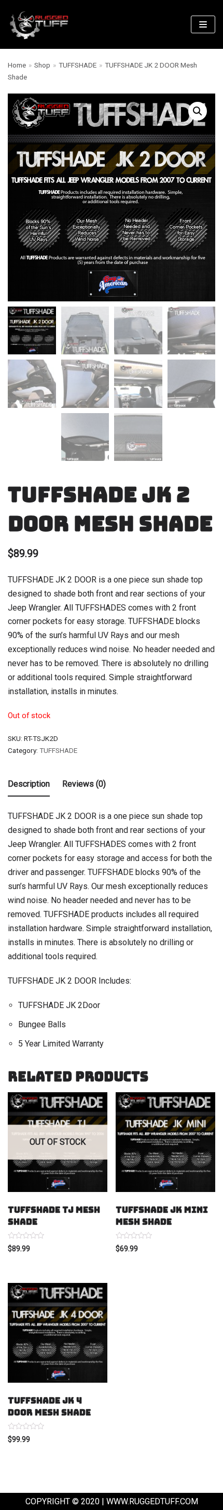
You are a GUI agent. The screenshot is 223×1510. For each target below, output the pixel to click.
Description (29, 784)
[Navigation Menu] (203, 24)
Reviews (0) (84, 784)
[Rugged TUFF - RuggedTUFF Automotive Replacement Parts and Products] (39, 24)
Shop (42, 65)
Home (17, 65)
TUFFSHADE (77, 65)
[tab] (29, 785)
